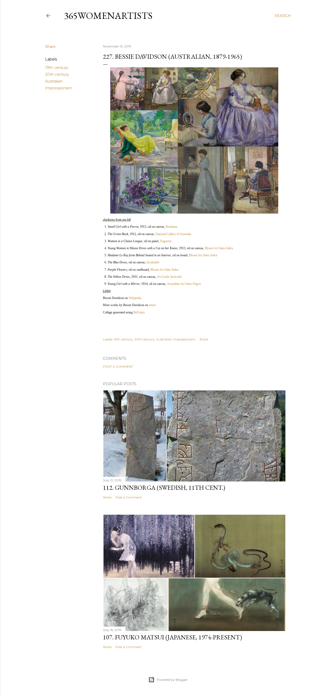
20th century (57, 74)
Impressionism (58, 88)
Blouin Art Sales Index (219, 248)
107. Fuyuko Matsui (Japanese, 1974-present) (172, 637)
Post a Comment (118, 366)
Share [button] (50, 46)
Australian (54, 81)
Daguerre (165, 241)
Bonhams (171, 227)
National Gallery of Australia (173, 234)
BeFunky (139, 312)
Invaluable (152, 262)
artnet (152, 305)
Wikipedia (135, 298)
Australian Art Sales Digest (184, 284)
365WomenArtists (108, 15)
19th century (56, 67)
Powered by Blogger (172, 680)
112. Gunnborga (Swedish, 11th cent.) (164, 487)
